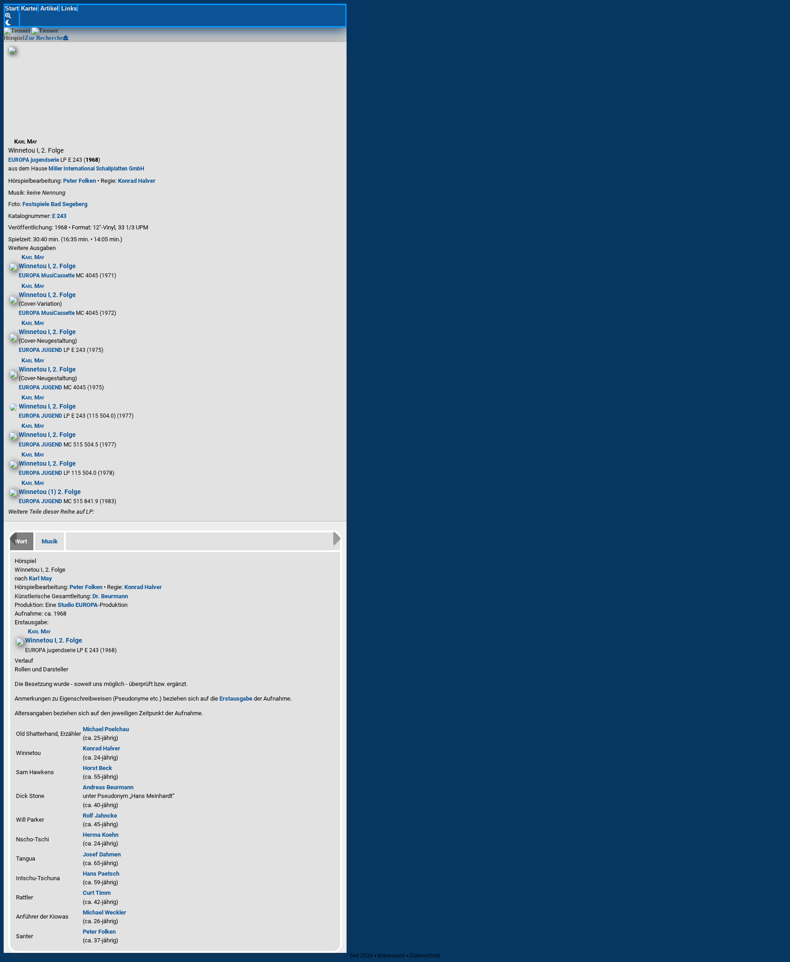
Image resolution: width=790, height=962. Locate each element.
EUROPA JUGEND (40, 350)
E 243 (59, 216)
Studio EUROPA (78, 604)
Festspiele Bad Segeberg (54, 204)
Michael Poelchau (106, 729)
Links (69, 8)
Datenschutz (425, 955)
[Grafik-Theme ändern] (12, 22)
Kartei (29, 8)
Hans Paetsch (101, 873)
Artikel (49, 8)
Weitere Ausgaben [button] (32, 247)
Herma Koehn (100, 834)
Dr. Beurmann (110, 596)
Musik (50, 541)
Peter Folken (79, 180)
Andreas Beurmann (108, 787)
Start (11, 8)
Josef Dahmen (102, 854)
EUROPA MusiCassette (47, 275)
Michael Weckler (104, 912)
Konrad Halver (136, 180)
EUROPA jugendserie (33, 160)
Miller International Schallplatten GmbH (96, 168)
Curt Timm (97, 892)
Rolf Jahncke (100, 815)
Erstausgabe (235, 698)
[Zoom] (12, 15)
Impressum (391, 955)
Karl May (40, 578)
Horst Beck (97, 768)
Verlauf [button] (24, 660)
